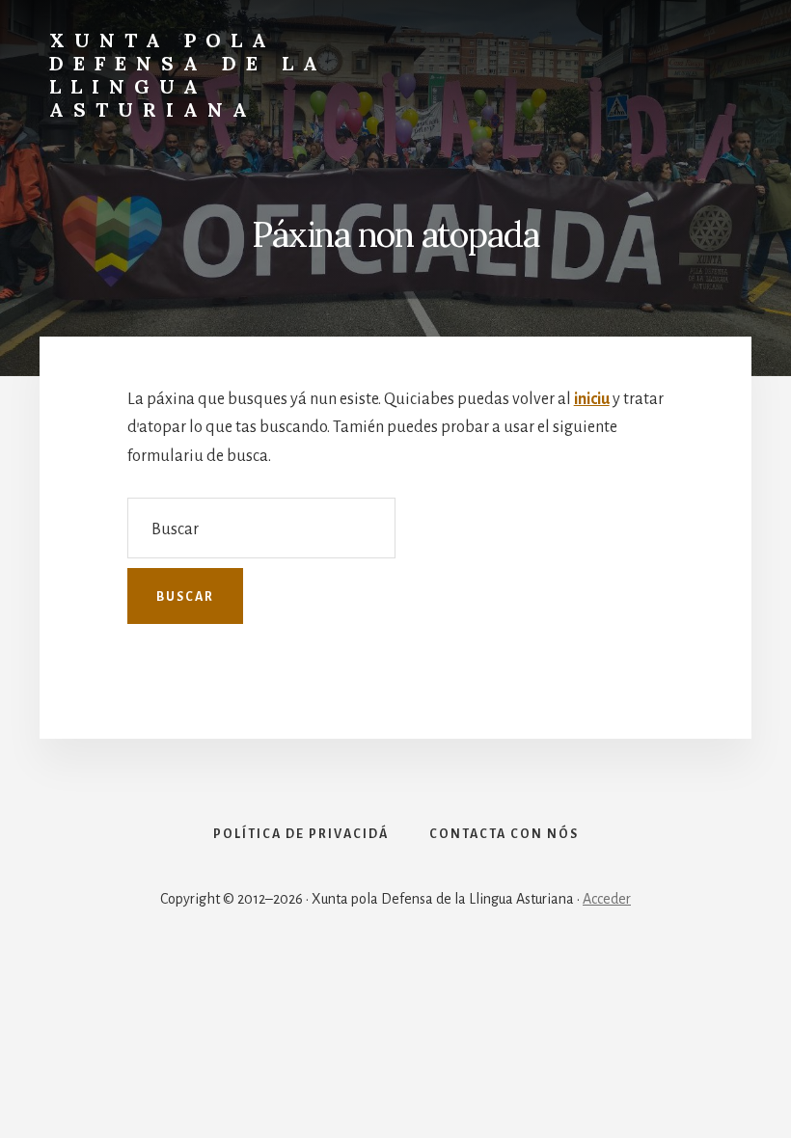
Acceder (607, 899)
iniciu (592, 399)
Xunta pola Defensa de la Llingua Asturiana (188, 75)
